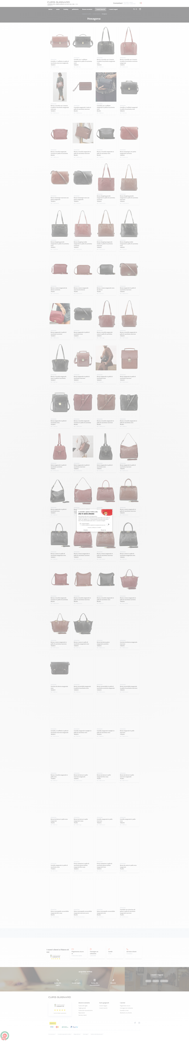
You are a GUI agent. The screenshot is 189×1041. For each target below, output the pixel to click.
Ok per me (103, 530)
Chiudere (85, 530)
